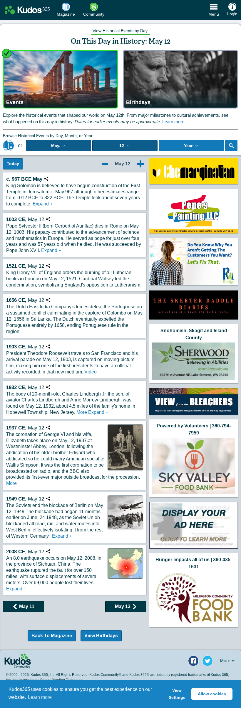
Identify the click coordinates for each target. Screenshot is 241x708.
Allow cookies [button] (212, 693)
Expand (43, 203)
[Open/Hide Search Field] (231, 145)
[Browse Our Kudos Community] (27, 10)
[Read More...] (193, 171)
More (81, 412)
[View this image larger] (125, 447)
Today (13, 163)
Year (188, 145)
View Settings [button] (177, 694)
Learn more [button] (40, 697)
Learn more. (173, 121)
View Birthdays (101, 635)
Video (90, 371)
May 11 (26, 606)
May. (55, 145)
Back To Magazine (51, 635)
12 (121, 145)
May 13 (122, 606)
